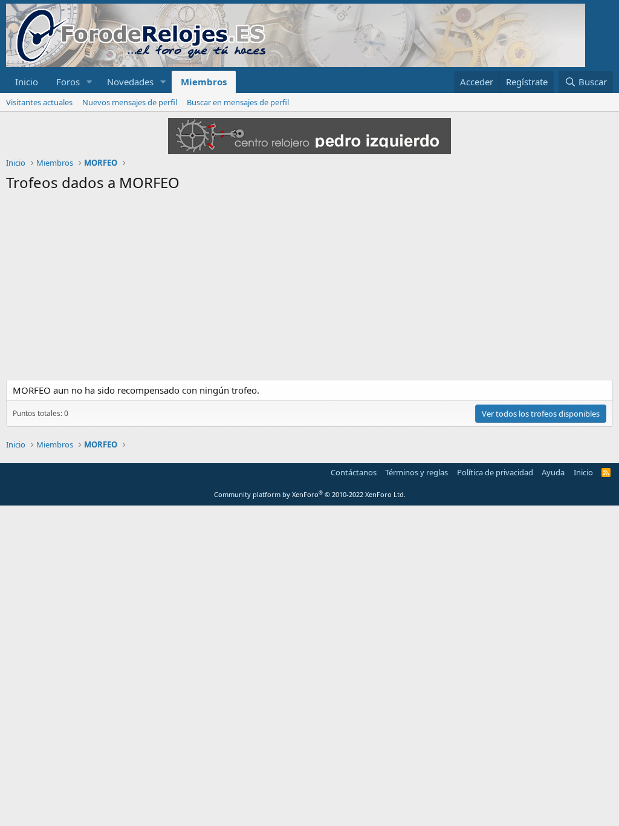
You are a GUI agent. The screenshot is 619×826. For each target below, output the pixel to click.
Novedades (130, 82)
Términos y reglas (416, 472)
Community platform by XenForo (310, 494)
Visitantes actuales (39, 102)
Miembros (204, 82)
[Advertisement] (309, 289)
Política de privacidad (495, 472)
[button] (89, 82)
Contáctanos (354, 472)
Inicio (26, 82)
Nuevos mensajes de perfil (129, 102)
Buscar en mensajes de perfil (238, 102)
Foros (68, 82)
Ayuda (553, 472)
